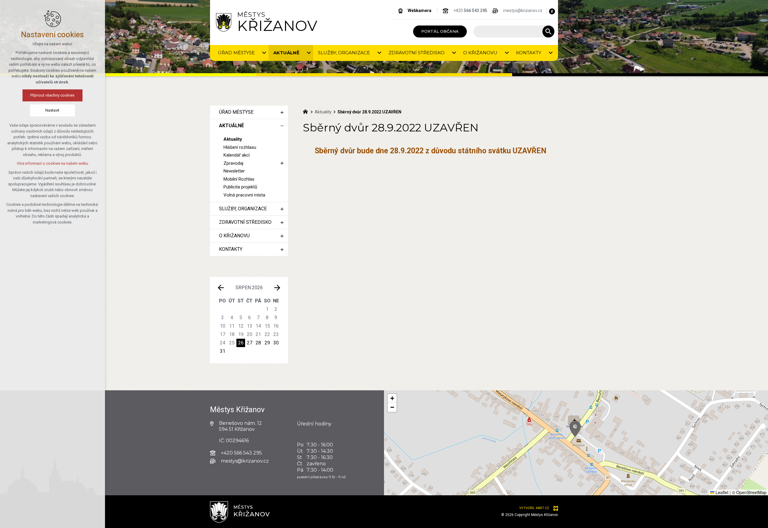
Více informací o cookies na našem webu (52, 163)
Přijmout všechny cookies (53, 95)
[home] (307, 111)
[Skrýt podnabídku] (282, 125)
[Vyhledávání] (510, 32)
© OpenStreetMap (749, 492)
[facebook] (552, 11)
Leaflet (721, 492)
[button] (575, 429)
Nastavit (53, 110)
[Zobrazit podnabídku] (264, 53)
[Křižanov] (223, 22)
